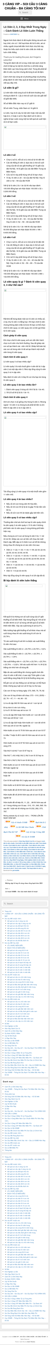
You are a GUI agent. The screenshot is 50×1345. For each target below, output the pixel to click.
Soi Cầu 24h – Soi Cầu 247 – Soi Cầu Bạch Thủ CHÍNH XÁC (25, 1048)
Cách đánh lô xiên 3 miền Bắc (18, 845)
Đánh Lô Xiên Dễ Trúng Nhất (36, 856)
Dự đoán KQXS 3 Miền (12, 1033)
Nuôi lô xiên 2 (21, 866)
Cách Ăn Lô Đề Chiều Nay (13, 1031)
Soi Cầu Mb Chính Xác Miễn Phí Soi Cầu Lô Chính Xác (23, 1060)
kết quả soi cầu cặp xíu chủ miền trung (20, 997)
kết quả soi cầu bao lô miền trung (18, 979)
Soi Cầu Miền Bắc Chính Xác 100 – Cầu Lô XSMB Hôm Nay (25, 1065)
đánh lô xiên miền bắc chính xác (14, 858)
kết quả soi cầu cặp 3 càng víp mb (19, 923)
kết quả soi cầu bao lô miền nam (18, 1004)
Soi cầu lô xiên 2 (8, 868)
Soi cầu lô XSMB (28, 836)
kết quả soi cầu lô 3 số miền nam (18, 1014)
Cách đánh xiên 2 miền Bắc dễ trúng (32, 854)
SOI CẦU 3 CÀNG (11, 1050)
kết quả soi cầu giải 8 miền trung (18, 992)
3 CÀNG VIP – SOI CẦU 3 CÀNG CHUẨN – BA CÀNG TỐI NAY (25, 6)
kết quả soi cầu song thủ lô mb (17, 950)
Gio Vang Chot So (11, 1045)
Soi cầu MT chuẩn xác (12, 975)
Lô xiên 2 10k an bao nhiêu (21, 862)
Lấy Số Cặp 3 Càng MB (35, 832)
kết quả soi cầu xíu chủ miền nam (18, 1001)
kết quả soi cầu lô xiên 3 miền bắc (18, 970)
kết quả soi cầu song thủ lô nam (18, 1006)
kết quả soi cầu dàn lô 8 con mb (18, 957)
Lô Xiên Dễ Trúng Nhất (21, 864)
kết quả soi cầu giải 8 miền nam (18, 1016)
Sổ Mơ (7, 1023)
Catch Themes (31, 1342)
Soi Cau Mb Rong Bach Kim (14, 1063)
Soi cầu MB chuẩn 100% (13, 918)
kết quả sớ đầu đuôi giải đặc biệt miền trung (22, 984)
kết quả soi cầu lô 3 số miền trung (18, 989)
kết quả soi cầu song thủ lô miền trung (20, 982)
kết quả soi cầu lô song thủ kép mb (19, 965)
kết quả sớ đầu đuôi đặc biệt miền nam (20, 1018)
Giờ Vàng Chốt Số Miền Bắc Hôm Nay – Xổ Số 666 (22, 1070)
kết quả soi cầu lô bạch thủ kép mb (19, 962)
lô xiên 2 (9, 862)
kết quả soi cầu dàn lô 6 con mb (18, 955)
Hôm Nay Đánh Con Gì (26, 841)
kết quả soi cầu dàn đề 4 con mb (18, 933)
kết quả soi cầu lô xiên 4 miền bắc (18, 972)
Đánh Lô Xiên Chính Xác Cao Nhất (14, 856)
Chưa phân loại (10, 1094)
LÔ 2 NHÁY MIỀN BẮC (15, 945)
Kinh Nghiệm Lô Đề (11, 1026)
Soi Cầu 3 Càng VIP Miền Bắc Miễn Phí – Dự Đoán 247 (23, 1058)
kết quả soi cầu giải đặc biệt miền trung (20, 994)
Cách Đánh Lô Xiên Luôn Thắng (17, 849)
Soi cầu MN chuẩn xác (12, 999)
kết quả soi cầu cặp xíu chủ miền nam (20, 1021)
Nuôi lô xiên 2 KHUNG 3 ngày (36, 866)
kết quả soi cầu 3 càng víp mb (17, 921)
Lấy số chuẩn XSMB (19, 822)
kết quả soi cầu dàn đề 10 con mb (18, 931)
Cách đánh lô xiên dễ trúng (18, 847)
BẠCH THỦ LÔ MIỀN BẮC (16, 948)
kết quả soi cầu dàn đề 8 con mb (18, 938)
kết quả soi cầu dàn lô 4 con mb (18, 953)
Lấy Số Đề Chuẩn (11, 1036)
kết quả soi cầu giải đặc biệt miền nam (20, 1009)
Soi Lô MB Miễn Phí (11, 1043)
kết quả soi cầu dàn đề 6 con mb (18, 935)
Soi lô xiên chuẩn (20, 868)
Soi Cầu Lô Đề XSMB (12, 1041)
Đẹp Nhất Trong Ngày (17, 860)
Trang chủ (8, 911)
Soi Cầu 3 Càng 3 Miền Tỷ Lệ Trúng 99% (18, 1053)
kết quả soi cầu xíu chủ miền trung (19, 977)
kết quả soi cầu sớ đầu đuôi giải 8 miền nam (22, 1011)
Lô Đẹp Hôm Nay (10, 1038)
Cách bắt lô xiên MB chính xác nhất (26, 843)
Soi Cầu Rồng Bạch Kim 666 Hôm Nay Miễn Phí (21, 1067)
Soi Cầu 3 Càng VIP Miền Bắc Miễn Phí (18, 1055)
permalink (16, 870)
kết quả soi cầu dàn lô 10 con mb (18, 960)
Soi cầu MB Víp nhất (12, 943)
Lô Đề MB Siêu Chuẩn (25, 827)
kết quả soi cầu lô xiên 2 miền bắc (18, 967)
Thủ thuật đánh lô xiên (34, 868)
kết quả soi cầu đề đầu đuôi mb (17, 940)
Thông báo (8, 1150)
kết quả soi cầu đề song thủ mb (18, 928)
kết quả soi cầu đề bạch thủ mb (18, 926)
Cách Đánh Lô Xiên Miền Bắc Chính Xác (20, 852)
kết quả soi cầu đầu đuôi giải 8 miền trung (21, 987)
